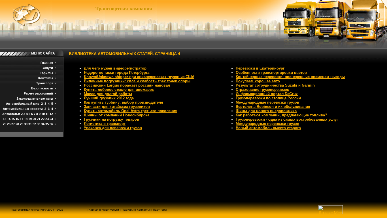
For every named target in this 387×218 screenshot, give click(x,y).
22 (42, 119)
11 (47, 114)
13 (4, 119)
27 (13, 124)
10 (43, 114)
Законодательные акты (34, 98)
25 (4, 124)
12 (51, 114)
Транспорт (44, 83)
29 (21, 124)
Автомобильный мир (22, 103)
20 (34, 119)
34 (42, 124)
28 (17, 124)
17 (21, 119)
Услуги (47, 68)
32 (34, 124)
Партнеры (160, 209)
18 (25, 119)
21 (38, 119)
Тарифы (46, 73)
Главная (47, 62)
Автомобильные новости (23, 108)
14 (8, 119)
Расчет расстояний (38, 93)
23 (47, 119)
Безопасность (42, 88)
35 (47, 124)
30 (25, 124)
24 (51, 119)
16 (17, 119)
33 (38, 124)
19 (30, 119)
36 (51, 124)
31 (30, 124)
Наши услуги (110, 209)
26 (8, 124)
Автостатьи (11, 114)
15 (13, 119)
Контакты (45, 78)
